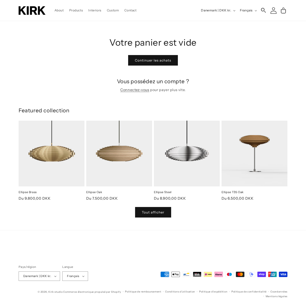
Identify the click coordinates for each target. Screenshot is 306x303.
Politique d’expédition (213, 291)
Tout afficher (153, 212)
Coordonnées (278, 291)
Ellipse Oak (94, 192)
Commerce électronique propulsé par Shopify (92, 291)
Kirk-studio (55, 291)
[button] (264, 10)
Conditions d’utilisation (180, 291)
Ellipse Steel (163, 192)
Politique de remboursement (143, 291)
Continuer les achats (153, 60)
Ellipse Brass (28, 192)
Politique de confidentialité (249, 291)
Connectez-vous (134, 89)
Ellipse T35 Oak (233, 192)
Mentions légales (276, 296)
